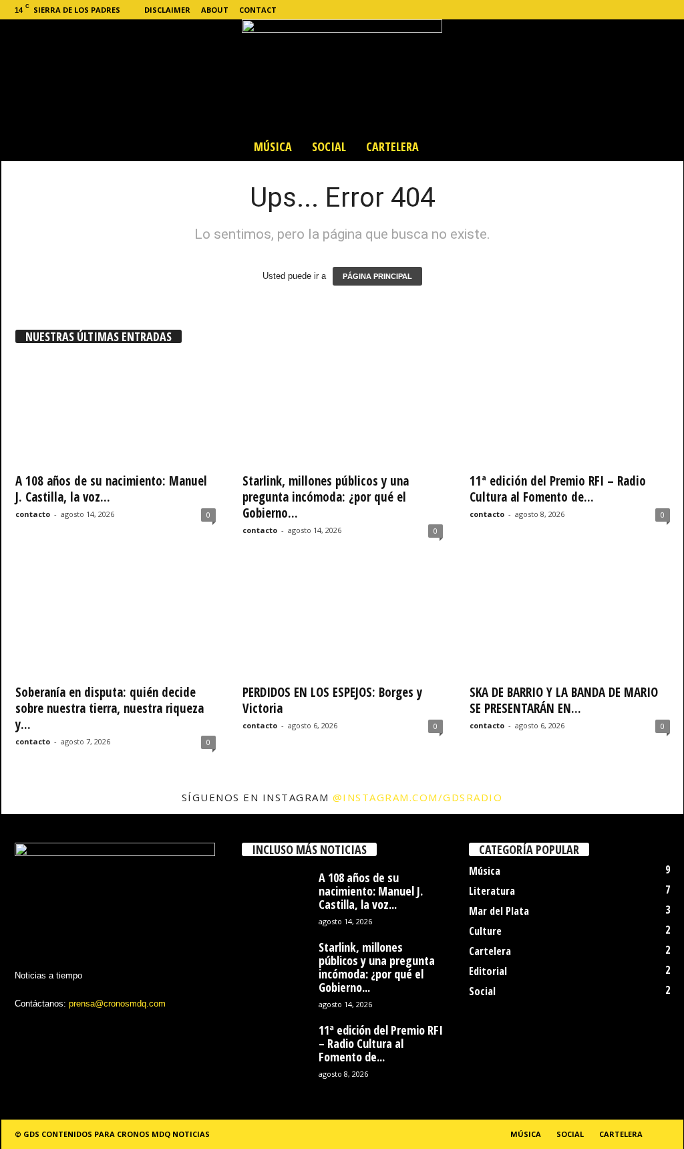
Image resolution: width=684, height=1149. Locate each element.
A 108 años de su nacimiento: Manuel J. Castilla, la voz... (111, 489)
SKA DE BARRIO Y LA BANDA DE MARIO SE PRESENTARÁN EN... (564, 700)
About (214, 10)
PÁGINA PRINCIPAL (377, 276)
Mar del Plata (499, 911)
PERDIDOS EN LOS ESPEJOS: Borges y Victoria (332, 700)
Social (329, 146)
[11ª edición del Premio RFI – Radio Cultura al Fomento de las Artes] (570, 411)
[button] (663, 146)
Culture (485, 931)
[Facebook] (590, 9)
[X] (632, 9)
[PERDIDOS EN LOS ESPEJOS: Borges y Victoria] (342, 622)
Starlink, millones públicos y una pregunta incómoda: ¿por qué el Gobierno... (325, 497)
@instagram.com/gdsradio (418, 797)
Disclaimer (167, 10)
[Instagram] (611, 9)
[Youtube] (673, 9)
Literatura (492, 890)
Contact (258, 10)
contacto (32, 514)
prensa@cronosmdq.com (117, 1004)
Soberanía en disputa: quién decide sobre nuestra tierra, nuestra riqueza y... (109, 708)
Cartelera (392, 146)
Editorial (488, 971)
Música (273, 146)
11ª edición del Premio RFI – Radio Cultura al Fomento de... (558, 489)
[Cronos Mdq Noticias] (342, 75)
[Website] (653, 9)
